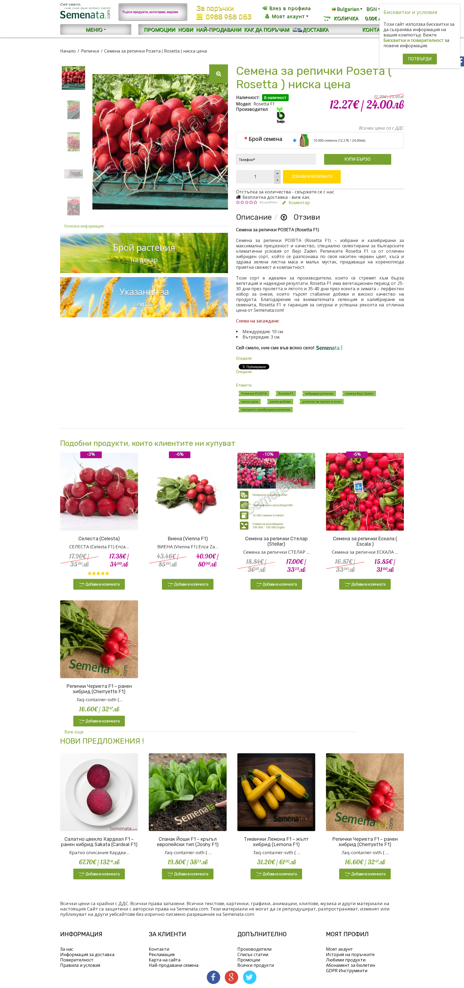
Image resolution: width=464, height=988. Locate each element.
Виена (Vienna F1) (188, 538)
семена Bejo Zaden (359, 393)
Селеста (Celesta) (99, 538)
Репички (90, 51)
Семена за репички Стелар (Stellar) (276, 541)
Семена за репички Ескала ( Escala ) (365, 541)
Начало (68, 51)
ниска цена (249, 401)
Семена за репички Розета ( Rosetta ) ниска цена (155, 51)
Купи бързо (358, 159)
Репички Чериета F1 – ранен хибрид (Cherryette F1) (99, 689)
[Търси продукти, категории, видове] (180, 12)
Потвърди (420, 58)
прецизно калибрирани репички (265, 409)
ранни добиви (280, 401)
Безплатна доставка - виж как (275, 197)
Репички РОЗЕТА (254, 393)
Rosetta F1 (285, 393)
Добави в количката (312, 176)
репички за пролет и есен (321, 401)
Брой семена (265, 138)
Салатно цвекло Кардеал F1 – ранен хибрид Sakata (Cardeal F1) (99, 841)
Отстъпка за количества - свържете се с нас (285, 192)
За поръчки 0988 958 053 (224, 12)
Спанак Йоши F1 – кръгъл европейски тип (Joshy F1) (188, 841)
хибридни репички (319, 393)
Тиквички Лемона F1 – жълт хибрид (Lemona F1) (276, 841)
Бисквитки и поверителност (413, 40)
